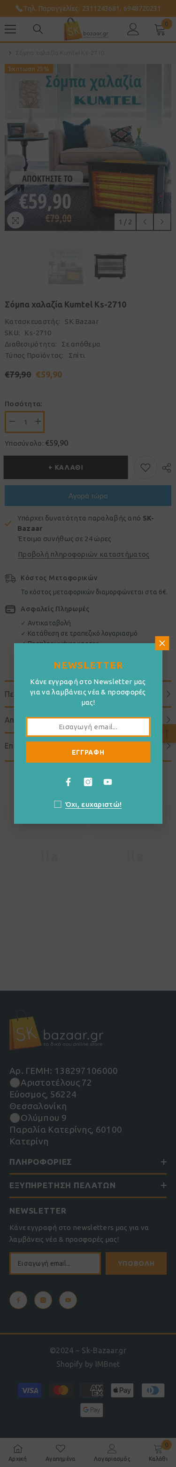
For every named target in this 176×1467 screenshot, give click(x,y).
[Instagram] (88, 782)
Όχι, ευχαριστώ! (93, 804)
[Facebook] (68, 782)
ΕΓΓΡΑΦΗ (88, 752)
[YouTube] (108, 782)
